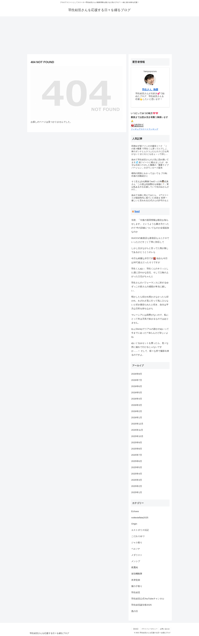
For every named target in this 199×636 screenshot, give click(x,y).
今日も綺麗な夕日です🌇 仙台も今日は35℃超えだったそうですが (149, 260)
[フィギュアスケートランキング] (137, 125)
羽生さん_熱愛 (150, 89)
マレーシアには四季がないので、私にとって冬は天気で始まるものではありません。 (149, 319)
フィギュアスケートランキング (144, 129)
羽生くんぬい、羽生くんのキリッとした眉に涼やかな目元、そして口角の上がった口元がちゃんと (149, 272)
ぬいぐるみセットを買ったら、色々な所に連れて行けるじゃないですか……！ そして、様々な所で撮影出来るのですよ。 (150, 349)
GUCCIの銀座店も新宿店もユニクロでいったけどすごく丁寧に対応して (150, 240)
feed (137, 211)
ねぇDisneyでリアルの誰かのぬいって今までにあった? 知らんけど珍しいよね (150, 333)
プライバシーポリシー (149, 629)
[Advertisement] (99, 35)
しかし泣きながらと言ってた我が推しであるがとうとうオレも (149, 250)
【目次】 (136, 629)
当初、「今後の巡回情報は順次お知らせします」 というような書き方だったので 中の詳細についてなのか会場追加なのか (150, 226)
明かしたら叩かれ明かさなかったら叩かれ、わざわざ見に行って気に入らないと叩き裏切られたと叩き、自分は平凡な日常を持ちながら (149, 303)
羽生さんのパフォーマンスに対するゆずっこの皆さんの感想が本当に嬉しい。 (149, 286)
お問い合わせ (165, 629)
